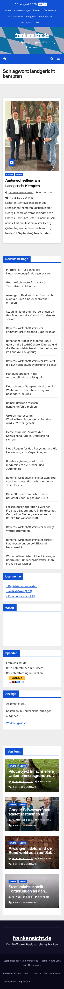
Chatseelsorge (22, 10)
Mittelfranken (15, 16)
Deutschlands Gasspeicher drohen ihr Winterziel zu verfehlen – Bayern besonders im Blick (30, 390)
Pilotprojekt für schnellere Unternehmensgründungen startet (31, 775)
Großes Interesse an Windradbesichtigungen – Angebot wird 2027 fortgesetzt (29, 419)
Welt (38, 22)
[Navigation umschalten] (58, 58)
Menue (19, 175)
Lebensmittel (46, 16)
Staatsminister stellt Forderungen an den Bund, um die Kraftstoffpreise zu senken (30, 315)
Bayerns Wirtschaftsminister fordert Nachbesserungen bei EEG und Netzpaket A (30, 543)
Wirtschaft (26, 22)
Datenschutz (9, 981)
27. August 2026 (22, 820)
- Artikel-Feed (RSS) (19, 591)
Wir (27, 973)
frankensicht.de (32, 35)
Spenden (36, 973)
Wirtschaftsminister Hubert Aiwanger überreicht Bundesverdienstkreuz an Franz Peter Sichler (30, 559)
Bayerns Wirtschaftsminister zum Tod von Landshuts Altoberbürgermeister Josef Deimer (31, 481)
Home (7, 10)
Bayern (36, 10)
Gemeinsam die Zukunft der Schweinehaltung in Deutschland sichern (27, 435)
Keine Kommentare (21, 198)
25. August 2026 (22, 897)
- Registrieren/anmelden (21, 586)
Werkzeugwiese (16, 723)
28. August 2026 (22, 781)
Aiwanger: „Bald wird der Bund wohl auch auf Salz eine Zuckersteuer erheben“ (30, 298)
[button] (52, 58)
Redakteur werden (12, 973)
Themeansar (34, 965)
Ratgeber (31, 16)
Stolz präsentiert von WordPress (21, 960)
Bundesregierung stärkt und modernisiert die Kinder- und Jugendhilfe (25, 464)
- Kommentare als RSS (20, 596)
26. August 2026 (22, 858)
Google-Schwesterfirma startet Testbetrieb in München (29, 814)
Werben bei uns (52, 973)
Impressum (24, 981)
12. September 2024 (21, 192)
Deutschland (50, 10)
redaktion (45, 192)
